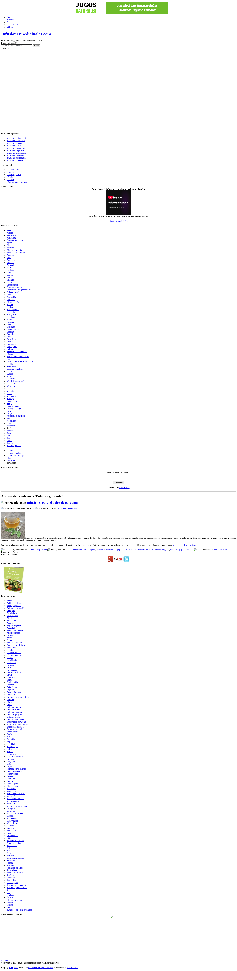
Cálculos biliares (14, 652)
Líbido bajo (12, 811)
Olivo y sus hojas (14, 408)
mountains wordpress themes (40, 967)
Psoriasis (10, 855)
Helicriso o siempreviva (17, 351)
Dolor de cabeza (14, 707)
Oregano (10, 411)
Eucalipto (11, 312)
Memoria (10, 816)
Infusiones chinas (14, 143)
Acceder (4, 960)
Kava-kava (11, 366)
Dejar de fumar (13, 687)
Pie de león (11, 421)
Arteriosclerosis (13, 633)
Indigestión (11, 796)
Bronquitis (11, 647)
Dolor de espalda (14, 709)
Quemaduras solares (15, 858)
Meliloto (10, 391)
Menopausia (12, 818)
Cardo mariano (13, 285)
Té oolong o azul (14, 174)
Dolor (9, 704)
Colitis (9, 680)
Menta (9, 393)
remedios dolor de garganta (157, 549)
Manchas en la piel (15, 813)
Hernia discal (12, 779)
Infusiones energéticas (16, 153)
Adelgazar (11, 610)
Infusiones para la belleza (17, 155)
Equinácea (11, 307)
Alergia (10, 618)
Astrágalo (11, 265)
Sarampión (11, 880)
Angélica (10, 255)
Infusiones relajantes (15, 160)
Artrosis (10, 638)
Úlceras (10, 897)
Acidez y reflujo (14, 603)
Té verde (10, 179)
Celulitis (10, 665)
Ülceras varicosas (14, 900)
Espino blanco (13, 309)
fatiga (9, 741)
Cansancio (11, 662)
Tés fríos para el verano (17, 182)
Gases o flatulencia (15, 756)
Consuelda (11, 297)
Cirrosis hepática (14, 672)
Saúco (9, 440)
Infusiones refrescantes (16, 158)
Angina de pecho (14, 625)
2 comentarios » (220, 549)
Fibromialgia (12, 746)
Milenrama (11, 396)
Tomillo (10, 450)
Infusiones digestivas (16, 150)
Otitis (9, 838)
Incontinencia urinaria (16, 793)
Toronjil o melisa (14, 453)
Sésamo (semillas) (14, 445)
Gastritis (10, 759)
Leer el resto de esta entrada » (185, 545)
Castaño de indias (14, 287)
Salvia (9, 435)
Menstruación (12, 821)
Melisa (9, 388)
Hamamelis (11, 344)
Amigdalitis (12, 620)
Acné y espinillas (14, 605)
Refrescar (11, 860)
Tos (8, 892)
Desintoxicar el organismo (18, 697)
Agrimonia (11, 235)
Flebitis (10, 751)
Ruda (9, 433)
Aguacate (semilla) (15, 240)
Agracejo (11, 233)
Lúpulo (10, 374)
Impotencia (11, 788)
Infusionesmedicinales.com (26, 33)
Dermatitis (11, 694)
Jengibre (10, 364)
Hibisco (10, 354)
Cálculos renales (14, 655)
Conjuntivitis (12, 682)
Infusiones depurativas (16, 148)
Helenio (10, 349)
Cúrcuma (11, 299)
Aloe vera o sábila (14, 250)
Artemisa (10, 262)
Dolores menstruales (15, 719)
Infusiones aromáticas (16, 140)
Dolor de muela (13, 717)
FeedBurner (124, 487)
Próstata (10, 850)
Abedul (10, 230)
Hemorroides (12, 774)
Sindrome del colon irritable (19, 885)
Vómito (10, 907)
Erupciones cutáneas (15, 727)
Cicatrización (12, 670)
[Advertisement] (118, 91)
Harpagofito (12, 346)
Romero (10, 431)
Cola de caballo (13, 292)
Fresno (9, 319)
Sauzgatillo (11, 443)
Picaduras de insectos (16, 843)
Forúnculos (11, 754)
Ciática (10, 667)
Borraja (10, 275)
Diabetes (10, 699)
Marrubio (11, 386)
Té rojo (10, 177)
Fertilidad (11, 744)
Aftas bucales (12, 615)
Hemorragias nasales (15, 771)
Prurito (9, 853)
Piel (8, 848)
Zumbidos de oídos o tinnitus (19, 910)
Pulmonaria (11, 426)
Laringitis (11, 808)
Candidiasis (12, 660)
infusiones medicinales (135, 549)
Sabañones (11, 877)
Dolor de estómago (15, 712)
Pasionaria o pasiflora (16, 416)
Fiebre (9, 749)
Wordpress (13, 967)
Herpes (10, 781)
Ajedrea (10, 243)
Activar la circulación (16, 608)
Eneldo (10, 304)
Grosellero (11, 339)
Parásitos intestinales (15, 840)
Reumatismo (12, 870)
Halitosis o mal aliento (16, 769)
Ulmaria (10, 458)
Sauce (9, 438)
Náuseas (10, 828)
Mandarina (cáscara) (15, 381)
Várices (10, 902)
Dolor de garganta (39, 549)
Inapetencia (11, 791)
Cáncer (10, 657)
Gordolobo (11, 334)
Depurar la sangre (14, 692)
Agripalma (11, 238)
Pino (9, 423)
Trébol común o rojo (15, 455)
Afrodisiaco (12, 613)
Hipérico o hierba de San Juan (20, 361)
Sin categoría (12, 882)
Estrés (9, 734)
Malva (9, 376)
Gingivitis (11, 761)
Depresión (11, 690)
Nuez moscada (13, 406)
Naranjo (10, 398)
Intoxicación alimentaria (17, 806)
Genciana (11, 327)
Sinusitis (10, 890)
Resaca (10, 863)
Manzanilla (11, 384)
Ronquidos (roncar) (15, 873)
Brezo (9, 277)
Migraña (10, 826)
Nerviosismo (12, 830)
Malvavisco (12, 379)
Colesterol (11, 677)
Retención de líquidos (16, 868)
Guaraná (10, 341)
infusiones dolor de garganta (83, 549)
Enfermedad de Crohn (16, 722)
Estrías (9, 736)
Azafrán (10, 267)
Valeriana (11, 460)
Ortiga (9, 413)
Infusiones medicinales (67, 508)
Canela (10, 282)
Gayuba (10, 324)
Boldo (9, 272)
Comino (10, 294)
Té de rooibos (13, 169)
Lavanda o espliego (15, 369)
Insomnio (11, 803)
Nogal (9, 403)
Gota (9, 764)
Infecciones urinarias (15, 798)
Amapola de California (16, 252)
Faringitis (11, 739)
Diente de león (13, 302)
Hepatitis (10, 776)
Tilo (8, 448)
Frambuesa (11, 317)
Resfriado (11, 865)
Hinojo (10, 359)
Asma (9, 640)
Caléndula (11, 280)
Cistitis (9, 675)
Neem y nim (12, 401)
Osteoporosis (12, 835)
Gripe (9, 766)
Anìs (9, 257)
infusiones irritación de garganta (110, 549)
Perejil (9, 418)
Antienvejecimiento (15, 630)
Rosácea (10, 875)
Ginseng (10, 332)
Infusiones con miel (15, 145)
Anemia (10, 623)
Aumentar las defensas (16, 645)
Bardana (10, 270)
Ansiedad (11, 628)
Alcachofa (11, 247)
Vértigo (10, 905)
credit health (72, 967)
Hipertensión (12, 786)
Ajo (8, 245)
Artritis (10, 635)
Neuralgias (11, 833)
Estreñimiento (13, 732)
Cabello (10, 650)
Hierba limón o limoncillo (18, 356)
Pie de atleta (12, 845)
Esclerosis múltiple (15, 729)
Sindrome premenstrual (17, 887)
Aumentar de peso (14, 643)
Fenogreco (11, 314)
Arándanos (11, 260)
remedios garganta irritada (181, 549)
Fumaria (10, 322)
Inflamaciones (13, 801)
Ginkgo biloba (13, 329)
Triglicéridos (12, 895)
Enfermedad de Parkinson (18, 724)
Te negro (10, 172)
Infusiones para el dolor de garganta (52, 502)
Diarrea (10, 702)
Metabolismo (12, 823)
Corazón (10, 685)
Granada (10, 337)
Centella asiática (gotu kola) (19, 290)
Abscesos (11, 600)
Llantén (10, 371)
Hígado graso (12, 783)
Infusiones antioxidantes (17, 138)
